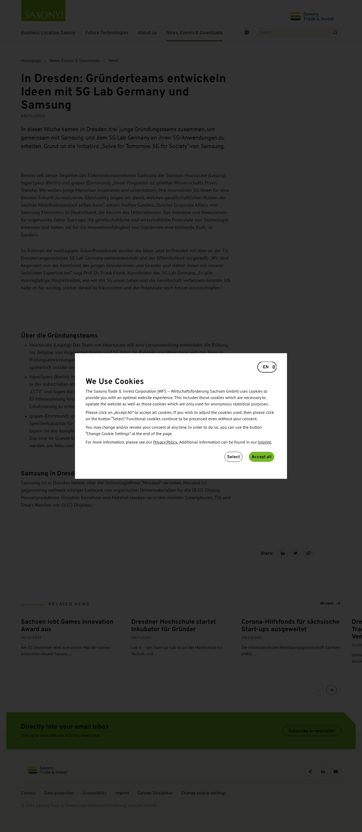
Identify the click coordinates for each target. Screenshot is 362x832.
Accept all (261, 457)
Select (233, 457)
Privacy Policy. (165, 442)
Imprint (264, 442)
